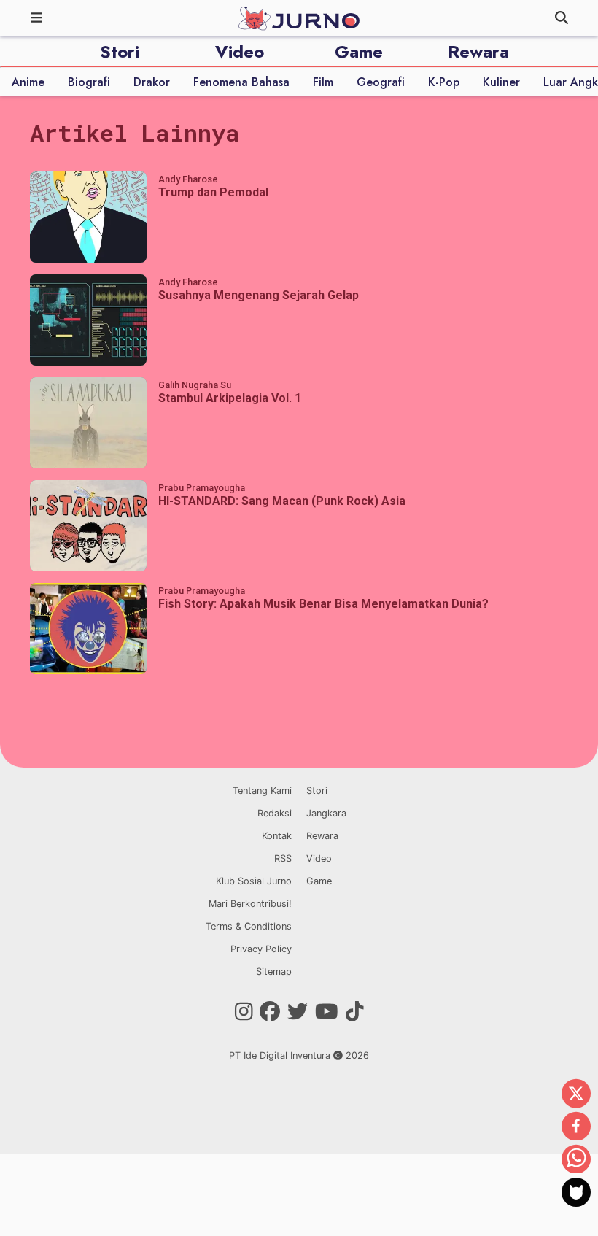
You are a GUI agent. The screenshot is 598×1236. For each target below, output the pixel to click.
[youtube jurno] (326, 1012)
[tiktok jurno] (355, 1012)
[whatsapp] (576, 1160)
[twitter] (576, 1094)
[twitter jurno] (297, 1012)
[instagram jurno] (244, 1012)
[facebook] (576, 1127)
